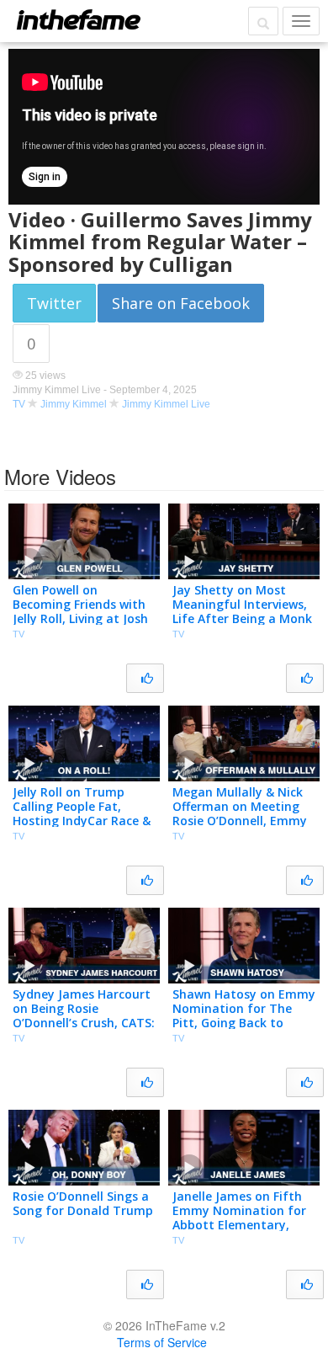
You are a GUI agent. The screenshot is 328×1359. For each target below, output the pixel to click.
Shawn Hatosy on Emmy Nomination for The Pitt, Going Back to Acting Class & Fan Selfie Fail (243, 1022)
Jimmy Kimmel (73, 404)
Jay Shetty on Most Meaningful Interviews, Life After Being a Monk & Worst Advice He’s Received (242, 618)
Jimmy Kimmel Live (166, 404)
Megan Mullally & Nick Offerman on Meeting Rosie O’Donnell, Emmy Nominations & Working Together (243, 820)
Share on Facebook (181, 303)
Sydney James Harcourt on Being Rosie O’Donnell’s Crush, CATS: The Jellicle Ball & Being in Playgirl (84, 1022)
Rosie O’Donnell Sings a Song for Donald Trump (83, 1203)
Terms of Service (162, 1342)
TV (19, 404)
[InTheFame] (78, 19)
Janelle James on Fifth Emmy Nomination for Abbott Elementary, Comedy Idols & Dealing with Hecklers (241, 1224)
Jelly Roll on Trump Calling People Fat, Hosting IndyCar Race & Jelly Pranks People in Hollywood (82, 820)
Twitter (54, 303)
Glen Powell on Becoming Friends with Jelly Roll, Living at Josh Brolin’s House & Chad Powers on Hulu (80, 618)
